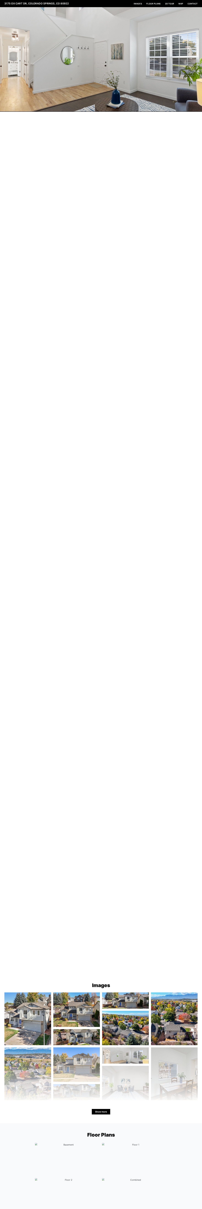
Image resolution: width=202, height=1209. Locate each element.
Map (181, 3)
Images (138, 3)
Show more (101, 1111)
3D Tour (169, 3)
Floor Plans (153, 3)
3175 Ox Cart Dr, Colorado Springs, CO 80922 (36, 3)
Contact (193, 3)
